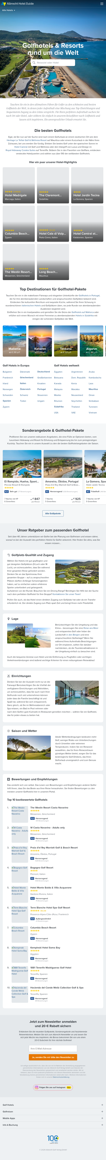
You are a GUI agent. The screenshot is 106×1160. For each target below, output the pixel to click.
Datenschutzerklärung (61, 1077)
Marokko (75, 389)
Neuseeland (77, 395)
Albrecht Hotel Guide (20, 3)
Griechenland (26, 377)
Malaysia (58, 389)
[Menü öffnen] (101, 4)
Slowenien (42, 395)
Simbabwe (94, 400)
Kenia (74, 383)
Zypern (6, 406)
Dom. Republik (78, 377)
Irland (5, 383)
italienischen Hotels (31, 305)
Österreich (25, 389)
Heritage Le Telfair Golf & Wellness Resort (27, 140)
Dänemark (25, 371)
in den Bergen (73, 634)
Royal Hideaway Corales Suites (20, 150)
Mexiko (57, 395)
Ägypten (58, 371)
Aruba (92, 371)
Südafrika (59, 406)
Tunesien (93, 406)
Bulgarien (7, 371)
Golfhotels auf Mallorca (83, 312)
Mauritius (93, 389)
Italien (23, 383)
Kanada (57, 383)
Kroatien (41, 383)
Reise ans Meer (91, 628)
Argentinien (77, 371)
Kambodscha (95, 377)
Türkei (23, 400)
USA (56, 412)
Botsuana (58, 377)
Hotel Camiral (20, 146)
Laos (91, 383)
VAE (73, 412)
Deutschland (43, 371)
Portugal (41, 389)
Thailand (75, 406)
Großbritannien (44, 377)
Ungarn (40, 400)
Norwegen (8, 389)
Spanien (7, 400)
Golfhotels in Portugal (89, 295)
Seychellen (76, 400)
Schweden (8, 395)
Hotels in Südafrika (85, 315)
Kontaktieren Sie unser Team (66, 594)
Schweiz (24, 395)
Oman (92, 395)
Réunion (58, 400)
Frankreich (8, 377)
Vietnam (93, 412)
